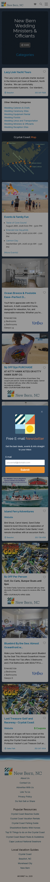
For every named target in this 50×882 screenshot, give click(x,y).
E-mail (8, 457)
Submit (25, 469)
